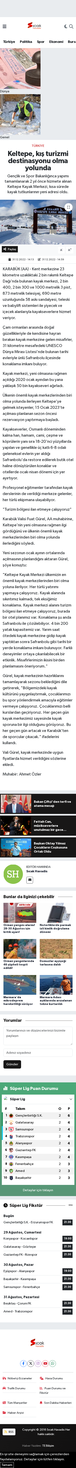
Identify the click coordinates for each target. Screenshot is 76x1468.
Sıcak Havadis (36, 871)
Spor (41, 42)
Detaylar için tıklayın (38, 1190)
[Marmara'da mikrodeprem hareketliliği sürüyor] (19, 985)
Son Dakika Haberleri (58, 1402)
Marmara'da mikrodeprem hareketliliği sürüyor (18, 1001)
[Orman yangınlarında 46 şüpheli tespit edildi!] (19, 948)
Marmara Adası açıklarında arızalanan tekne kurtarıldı (56, 1001)
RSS (11, 1431)
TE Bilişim (48, 1445)
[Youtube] (45, 1363)
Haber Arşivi (16, 1412)
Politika (26, 42)
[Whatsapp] (52, 1363)
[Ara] (71, 27)
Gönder (12, 1064)
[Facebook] (23, 1363)
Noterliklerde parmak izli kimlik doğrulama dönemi (55, 929)
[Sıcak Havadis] (35, 26)
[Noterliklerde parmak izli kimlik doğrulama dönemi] (56, 912)
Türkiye (9, 42)
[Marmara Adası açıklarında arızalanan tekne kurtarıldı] (56, 985)
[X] (30, 1363)
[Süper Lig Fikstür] (71, 1205)
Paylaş (12, 249)
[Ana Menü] (4, 27)
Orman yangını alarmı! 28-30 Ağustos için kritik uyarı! (19, 929)
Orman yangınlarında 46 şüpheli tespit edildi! (18, 965)
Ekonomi (56, 42)
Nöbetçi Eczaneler (20, 1378)
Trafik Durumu (16, 1388)
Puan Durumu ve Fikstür (53, 1390)
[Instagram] (38, 1363)
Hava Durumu (54, 1378)
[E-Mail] (29, 880)
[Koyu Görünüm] (65, 27)
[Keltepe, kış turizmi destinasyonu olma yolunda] (38, 222)
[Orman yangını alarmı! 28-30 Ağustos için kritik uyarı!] (19, 912)
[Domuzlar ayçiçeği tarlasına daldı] (56, 948)
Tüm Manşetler (17, 1402)
